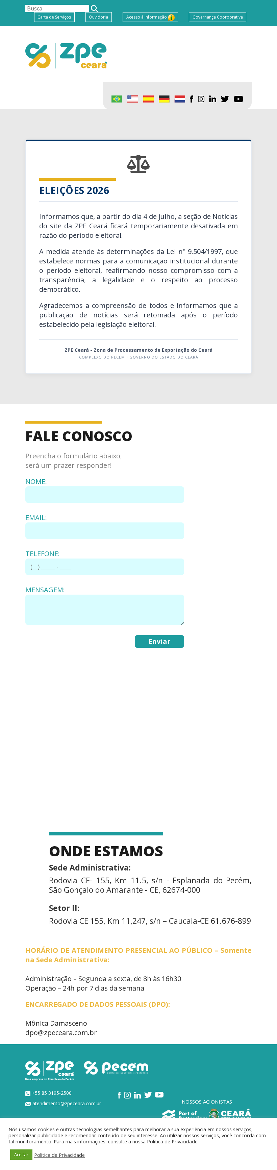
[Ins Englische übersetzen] (164, 98)
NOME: (36, 481)
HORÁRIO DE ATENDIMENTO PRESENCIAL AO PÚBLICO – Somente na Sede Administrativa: (138, 955)
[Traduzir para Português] (116, 98)
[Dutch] (179, 98)
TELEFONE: (42, 553)
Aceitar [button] (21, 1154)
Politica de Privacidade (59, 1155)
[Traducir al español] (148, 98)
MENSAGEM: (45, 589)
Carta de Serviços (54, 17)
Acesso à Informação (147, 17)
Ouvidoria (98, 17)
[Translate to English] (132, 98)
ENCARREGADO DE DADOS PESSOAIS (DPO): (97, 1004)
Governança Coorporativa (218, 17)
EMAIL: (36, 517)
